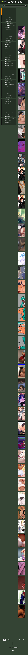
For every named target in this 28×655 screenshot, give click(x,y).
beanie (6, 32)
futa (6, 93)
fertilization (7, 80)
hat (5, 103)
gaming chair (7, 97)
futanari (6, 95)
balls (6, 31)
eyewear (6, 76)
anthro (6, 21)
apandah (7, 27)
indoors (6, 120)
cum (6, 59)
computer (7, 50)
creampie (7, 55)
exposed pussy (8, 74)
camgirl (6, 44)
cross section (7, 57)
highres (6, 13)
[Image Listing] (9, 2)
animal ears (7, 19)
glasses (6, 101)
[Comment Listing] (12, 2)
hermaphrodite (8, 110)
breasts (6, 42)
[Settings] (18, 2)
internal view (7, 124)
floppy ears (7, 82)
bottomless (7, 38)
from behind (7, 91)
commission (7, 9)
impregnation (7, 116)
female (6, 78)
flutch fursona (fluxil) (9, 88)
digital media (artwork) (9, 11)
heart (6, 105)
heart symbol (7, 107)
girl (5, 99)
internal (6, 122)
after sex (7, 17)
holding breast (8, 112)
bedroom (7, 36)
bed (6, 34)
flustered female (8, 84)
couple (6, 51)
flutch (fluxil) (7, 86)
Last (18, 643)
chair (6, 48)
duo (6, 69)
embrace (7, 70)
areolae (6, 29)
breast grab (7, 40)
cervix (6, 46)
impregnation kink (8, 118)
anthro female (8, 23)
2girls (6, 15)
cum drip (7, 61)
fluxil (6, 89)
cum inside (7, 65)
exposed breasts (8, 72)
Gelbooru (15, 647)
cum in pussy (7, 63)
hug (6, 114)
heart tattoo (7, 108)
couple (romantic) (8, 53)
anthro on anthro (8, 25)
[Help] (21, 2)
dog (6, 67)
